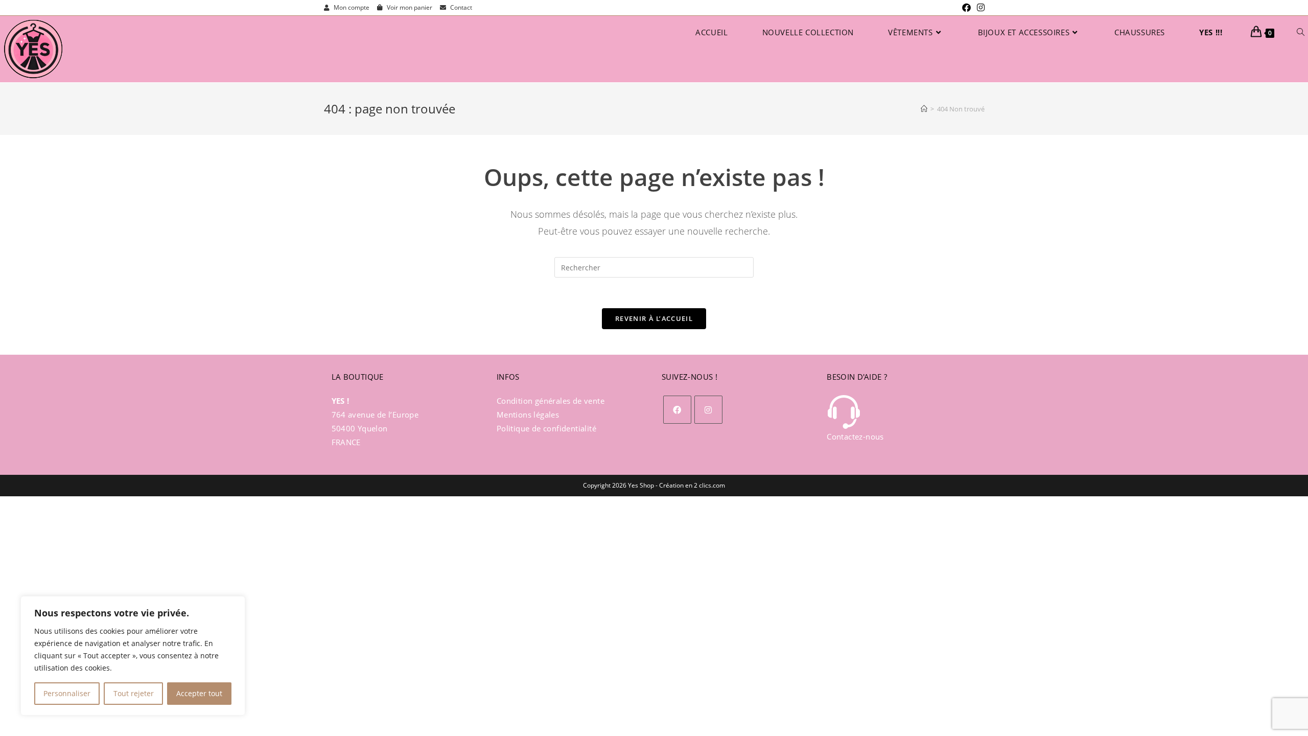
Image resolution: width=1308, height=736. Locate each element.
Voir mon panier (408, 7)
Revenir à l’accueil (654, 318)
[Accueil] (924, 108)
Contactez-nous (855, 436)
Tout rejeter (133, 693)
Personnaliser (66, 693)
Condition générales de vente (550, 401)
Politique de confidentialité (546, 428)
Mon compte (350, 7)
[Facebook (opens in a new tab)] (966, 8)
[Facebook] (677, 410)
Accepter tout (199, 693)
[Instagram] (708, 410)
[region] (132, 656)
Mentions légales (528, 414)
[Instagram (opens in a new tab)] (979, 8)
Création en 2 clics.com (692, 485)
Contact (460, 7)
